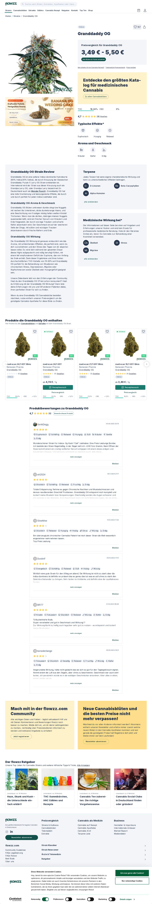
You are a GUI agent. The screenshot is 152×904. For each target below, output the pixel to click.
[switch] (68, 899)
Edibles (40, 10)
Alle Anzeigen (83, 765)
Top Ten (83, 10)
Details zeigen (126, 899)
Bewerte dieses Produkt (63, 413)
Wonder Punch (38, 191)
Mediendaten (120, 834)
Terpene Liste (84, 834)
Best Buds (9, 858)
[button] (137, 27)
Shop (90, 10)
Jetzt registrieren (21, 736)
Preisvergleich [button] (58, 392)
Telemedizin (47, 831)
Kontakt (74, 10)
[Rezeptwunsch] (138, 10)
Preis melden (131, 67)
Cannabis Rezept (52, 10)
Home (8, 16)
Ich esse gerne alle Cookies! (132, 873)
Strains (8, 10)
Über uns (9, 861)
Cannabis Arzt (84, 831)
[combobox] (49, 4)
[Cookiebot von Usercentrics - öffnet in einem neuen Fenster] (15, 899)
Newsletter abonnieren (96, 741)
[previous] (5, 364)
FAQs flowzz (11, 856)
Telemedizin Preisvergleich (115, 67)
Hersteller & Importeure (125, 825)
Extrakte (32, 10)
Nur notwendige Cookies (132, 881)
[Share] (144, 27)
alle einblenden (91, 202)
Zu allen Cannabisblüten (96, 97)
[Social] (6, 831)
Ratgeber (65, 10)
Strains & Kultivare (50, 825)
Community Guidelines (15, 850)
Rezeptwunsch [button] (59, 387)
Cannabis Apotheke (87, 828)
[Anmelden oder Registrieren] (145, 10)
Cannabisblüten (20, 10)
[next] (146, 364)
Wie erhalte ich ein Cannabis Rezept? (91, 67)
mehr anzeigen (76, 457)
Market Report (120, 831)
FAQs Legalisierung (14, 853)
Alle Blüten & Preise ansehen (94, 59)
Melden (115, 464)
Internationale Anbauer (124, 828)
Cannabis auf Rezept (87, 825)
